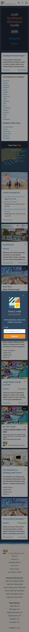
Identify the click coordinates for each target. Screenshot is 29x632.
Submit (14, 336)
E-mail (6, 327)
